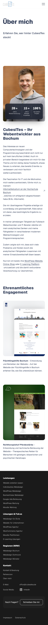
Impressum (7, 617)
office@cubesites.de (27, 584)
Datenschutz (20, 617)
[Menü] (43, 4)
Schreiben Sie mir (31, 602)
